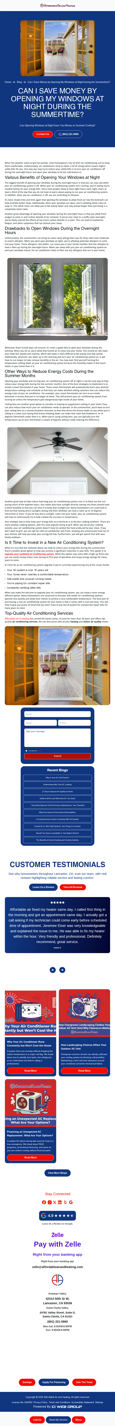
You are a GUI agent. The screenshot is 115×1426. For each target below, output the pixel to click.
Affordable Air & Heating (17, 618)
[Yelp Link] (65, 1202)
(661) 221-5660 (57, 1321)
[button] (79, 1420)
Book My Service (58, 1420)
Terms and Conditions (59, 1402)
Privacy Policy (40, 1402)
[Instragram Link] (49, 1202)
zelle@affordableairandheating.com (57, 1267)
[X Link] (54, 1202)
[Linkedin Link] (59, 1202)
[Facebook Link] (44, 1202)
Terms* (39, 751)
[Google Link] (71, 1202)
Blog (19, 82)
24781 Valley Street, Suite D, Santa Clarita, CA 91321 (57, 1314)
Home (8, 82)
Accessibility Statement (82, 1402)
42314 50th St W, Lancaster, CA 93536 (57, 1301)
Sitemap (99, 1402)
